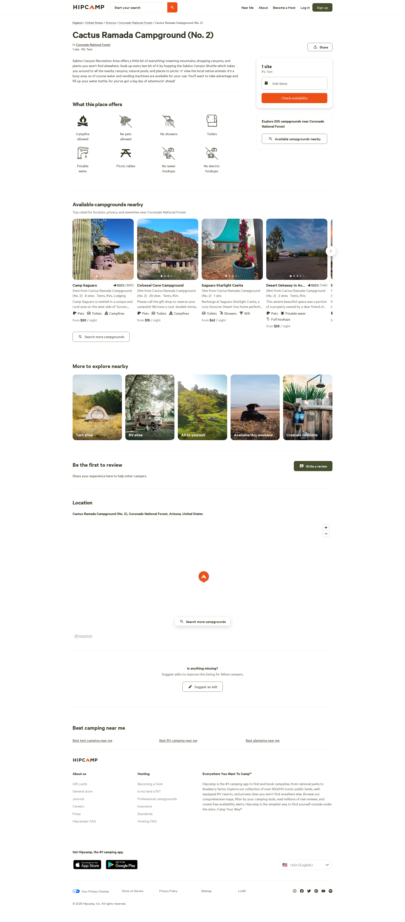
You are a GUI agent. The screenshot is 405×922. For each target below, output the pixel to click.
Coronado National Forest (135, 22)
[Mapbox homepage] (83, 636)
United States (94, 22)
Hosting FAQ (147, 821)
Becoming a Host (150, 783)
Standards (145, 813)
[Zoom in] (326, 527)
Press (77, 813)
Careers (78, 806)
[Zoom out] (326, 534)
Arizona (111, 22)
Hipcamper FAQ (84, 821)
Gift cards (80, 783)
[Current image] (97, 276)
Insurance (145, 806)
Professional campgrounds (157, 798)
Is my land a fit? (149, 791)
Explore (77, 22)
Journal (78, 798)
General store (82, 791)
